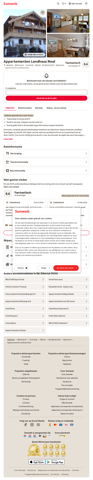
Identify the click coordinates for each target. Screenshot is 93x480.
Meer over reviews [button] (11, 187)
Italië (26, 364)
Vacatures (67, 381)
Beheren (21, 268)
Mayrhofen (67, 360)
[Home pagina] (10, 3)
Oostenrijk (26, 357)
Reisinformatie (67, 414)
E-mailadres (11, 88)
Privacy (26, 399)
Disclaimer (26, 414)
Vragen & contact (67, 399)
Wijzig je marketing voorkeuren (26, 410)
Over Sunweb (67, 374)
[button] (25, 33)
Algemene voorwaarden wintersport (67, 410)
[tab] (10, 107)
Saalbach (67, 364)
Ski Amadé (26, 381)
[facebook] (25, 426)
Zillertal (26, 374)
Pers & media (67, 385)
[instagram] (32, 426)
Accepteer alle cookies (65, 268)
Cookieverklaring (26, 406)
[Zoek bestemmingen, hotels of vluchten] (58, 3)
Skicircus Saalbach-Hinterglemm (26, 378)
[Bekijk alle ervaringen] (77, 64)
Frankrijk (26, 360)
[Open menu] (86, 3)
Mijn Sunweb (67, 403)
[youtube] (38, 426)
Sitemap (65, 474)
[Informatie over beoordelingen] (79, 65)
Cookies (26, 403)
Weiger (43, 268)
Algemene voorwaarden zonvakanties (67, 406)
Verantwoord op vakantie (67, 378)
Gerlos (67, 357)
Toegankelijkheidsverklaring (67, 389)
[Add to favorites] (42, 12)
